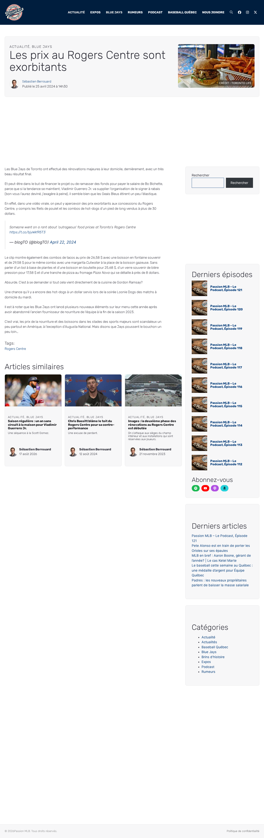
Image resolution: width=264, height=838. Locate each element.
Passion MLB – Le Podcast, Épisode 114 (226, 424)
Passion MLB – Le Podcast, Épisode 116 (226, 385)
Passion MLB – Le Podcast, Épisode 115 (226, 404)
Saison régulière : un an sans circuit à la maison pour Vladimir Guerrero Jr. (32, 424)
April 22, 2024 (63, 242)
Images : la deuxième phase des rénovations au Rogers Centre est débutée (152, 424)
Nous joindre (213, 12)
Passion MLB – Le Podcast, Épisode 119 (226, 327)
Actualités (209, 642)
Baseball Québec (182, 12)
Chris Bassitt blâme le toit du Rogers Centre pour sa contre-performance (91, 424)
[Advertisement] (121, 132)
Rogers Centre (15, 349)
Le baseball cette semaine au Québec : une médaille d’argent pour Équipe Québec (222, 570)
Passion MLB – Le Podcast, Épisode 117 (226, 365)
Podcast (155, 12)
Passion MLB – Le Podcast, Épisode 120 (226, 307)
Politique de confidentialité (243, 831)
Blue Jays (114, 12)
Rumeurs (135, 12)
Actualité (76, 12)
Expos (95, 12)
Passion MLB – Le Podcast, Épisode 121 (226, 288)
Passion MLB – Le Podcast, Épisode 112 (226, 462)
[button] (231, 12)
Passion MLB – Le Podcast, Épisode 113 (226, 443)
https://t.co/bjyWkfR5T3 (27, 232)
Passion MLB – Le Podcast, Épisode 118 (226, 346)
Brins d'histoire (213, 657)
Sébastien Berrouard (36, 81)
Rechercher (200, 175)
